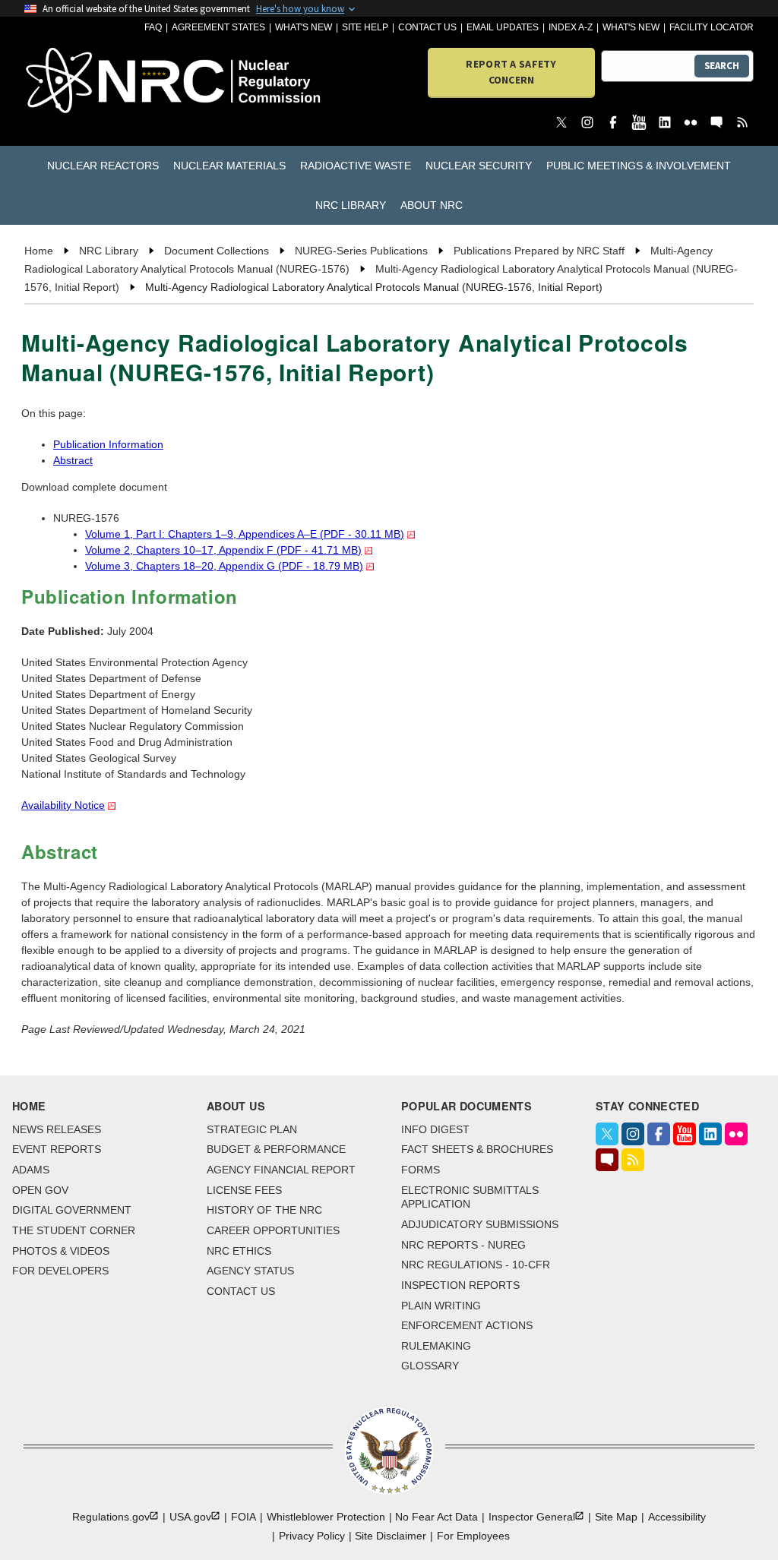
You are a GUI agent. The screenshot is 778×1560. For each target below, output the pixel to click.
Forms (420, 1170)
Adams (30, 1170)
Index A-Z (571, 27)
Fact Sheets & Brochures (477, 1149)
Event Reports (56, 1149)
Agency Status (250, 1271)
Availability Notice (63, 805)
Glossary (430, 1365)
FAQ (153, 27)
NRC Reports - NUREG (463, 1245)
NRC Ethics (239, 1251)
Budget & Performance (276, 1149)
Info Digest (435, 1129)
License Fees (244, 1190)
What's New (303, 27)
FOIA (243, 1517)
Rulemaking (436, 1346)
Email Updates (502, 27)
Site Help (365, 27)
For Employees (473, 1536)
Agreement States (218, 27)
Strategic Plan (252, 1129)
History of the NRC (264, 1210)
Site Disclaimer (390, 1536)
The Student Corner (73, 1230)
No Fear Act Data (436, 1517)
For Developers (60, 1271)
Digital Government (71, 1210)
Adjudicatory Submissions (479, 1224)
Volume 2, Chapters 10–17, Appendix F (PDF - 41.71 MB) (223, 550)
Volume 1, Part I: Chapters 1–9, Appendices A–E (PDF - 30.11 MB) (244, 534)
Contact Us (427, 27)
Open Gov (40, 1190)
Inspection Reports (460, 1285)
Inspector (532, 1517)
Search (721, 65)
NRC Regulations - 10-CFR (475, 1264)
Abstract (73, 460)
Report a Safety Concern (511, 72)
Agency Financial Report (281, 1170)
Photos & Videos (60, 1251)
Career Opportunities (273, 1230)
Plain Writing (441, 1305)
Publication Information (108, 444)
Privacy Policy (312, 1536)
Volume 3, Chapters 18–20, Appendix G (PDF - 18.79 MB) (224, 566)
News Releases (56, 1129)
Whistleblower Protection (326, 1517)
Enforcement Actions (467, 1325)
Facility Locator (711, 27)
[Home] (82, 82)
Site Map (616, 1517)
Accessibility (677, 1517)
